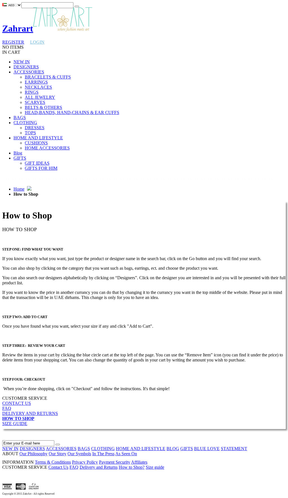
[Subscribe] (57, 444)
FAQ (6, 408)
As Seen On (126, 453)
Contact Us (58, 467)
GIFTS (186, 448)
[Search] (77, 6)
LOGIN (37, 42)
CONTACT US (16, 403)
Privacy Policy (85, 462)
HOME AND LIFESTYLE (140, 448)
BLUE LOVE (207, 448)
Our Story (57, 453)
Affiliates (139, 462)
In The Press (103, 453)
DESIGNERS (32, 448)
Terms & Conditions (53, 462)
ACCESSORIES (61, 448)
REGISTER (13, 42)
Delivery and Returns (99, 467)
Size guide (155, 467)
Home (19, 189)
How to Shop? (132, 467)
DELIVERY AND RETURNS (30, 413)
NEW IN (10, 448)
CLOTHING (103, 448)
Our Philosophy (33, 453)
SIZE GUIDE (14, 423)
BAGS (84, 448)
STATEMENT (234, 448)
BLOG (172, 448)
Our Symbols (79, 453)
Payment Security (114, 462)
